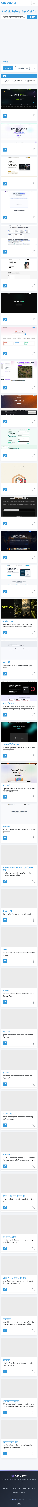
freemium (19, 81)
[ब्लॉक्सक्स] (19, 978)
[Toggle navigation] (34, 3)
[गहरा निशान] (19, 1019)
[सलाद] (19, 937)
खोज (33, 17)
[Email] (19, 1504)
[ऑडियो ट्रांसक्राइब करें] (19, 1388)
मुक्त (8, 81)
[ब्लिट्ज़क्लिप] (19, 1306)
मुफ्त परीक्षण (31, 81)
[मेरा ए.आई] (19, 773)
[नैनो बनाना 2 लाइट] (19, 1224)
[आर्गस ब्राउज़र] (19, 1101)
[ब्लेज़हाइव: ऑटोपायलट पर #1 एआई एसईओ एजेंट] (19, 855)
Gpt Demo (21, 1475)
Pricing (17, 1488)
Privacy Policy (30, 1488)
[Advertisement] (19, 41)
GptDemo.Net (8, 2)
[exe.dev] (19, 814)
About (7, 1488)
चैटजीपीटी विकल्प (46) (22, 68)
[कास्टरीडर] (19, 1347)
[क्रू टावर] (19, 1060)
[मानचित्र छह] (19, 1142)
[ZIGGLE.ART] (19, 898)
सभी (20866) (7, 68)
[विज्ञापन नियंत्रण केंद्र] (19, 1429)
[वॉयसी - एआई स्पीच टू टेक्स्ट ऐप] (19, 1183)
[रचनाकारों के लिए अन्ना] (19, 732)
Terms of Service (19, 1493)
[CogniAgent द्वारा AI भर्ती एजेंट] (19, 1265)
